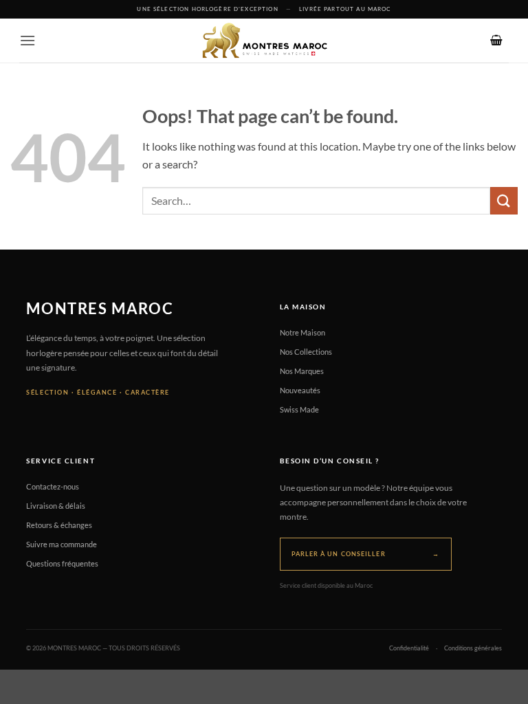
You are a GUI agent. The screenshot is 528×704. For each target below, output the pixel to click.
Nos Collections (306, 351)
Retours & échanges (59, 524)
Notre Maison (302, 332)
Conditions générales (473, 648)
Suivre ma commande (61, 544)
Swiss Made (299, 409)
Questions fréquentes (62, 563)
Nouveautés (300, 390)
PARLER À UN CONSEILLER (366, 554)
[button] (27, 40)
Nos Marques (302, 370)
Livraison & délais (55, 505)
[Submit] (504, 200)
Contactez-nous (52, 486)
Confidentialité (409, 648)
